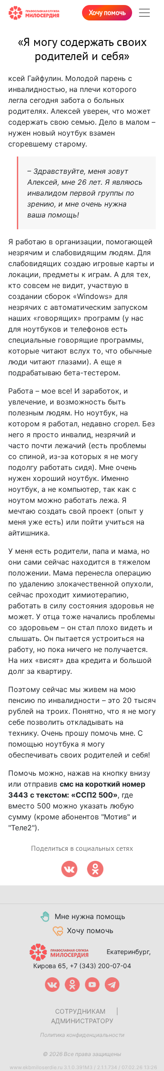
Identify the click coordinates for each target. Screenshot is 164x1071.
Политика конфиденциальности (82, 1034)
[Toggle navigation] (144, 12)
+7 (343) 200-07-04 (100, 966)
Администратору (82, 1021)
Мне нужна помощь (90, 916)
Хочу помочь (107, 13)
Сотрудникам (80, 1011)
